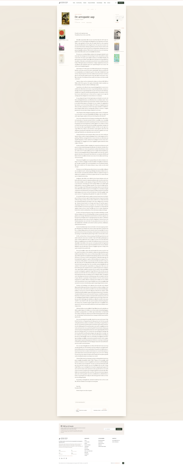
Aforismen (86, 447)
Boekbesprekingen (101, 440)
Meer (105, 2)
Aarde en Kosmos (89, 22)
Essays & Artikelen (91, 2)
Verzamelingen (99, 2)
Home (74, 2)
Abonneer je (121, 2)
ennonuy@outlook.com (116, 440)
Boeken (84, 2)
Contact (108, 2)
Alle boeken (117, 22)
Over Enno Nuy (79, 2)
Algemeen (100, 444)
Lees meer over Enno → (69, 455)
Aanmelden (119, 429)
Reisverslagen (87, 449)
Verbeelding (86, 446)
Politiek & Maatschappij (102, 446)
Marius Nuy (86, 452)
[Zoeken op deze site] (115, 2)
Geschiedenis (100, 441)
